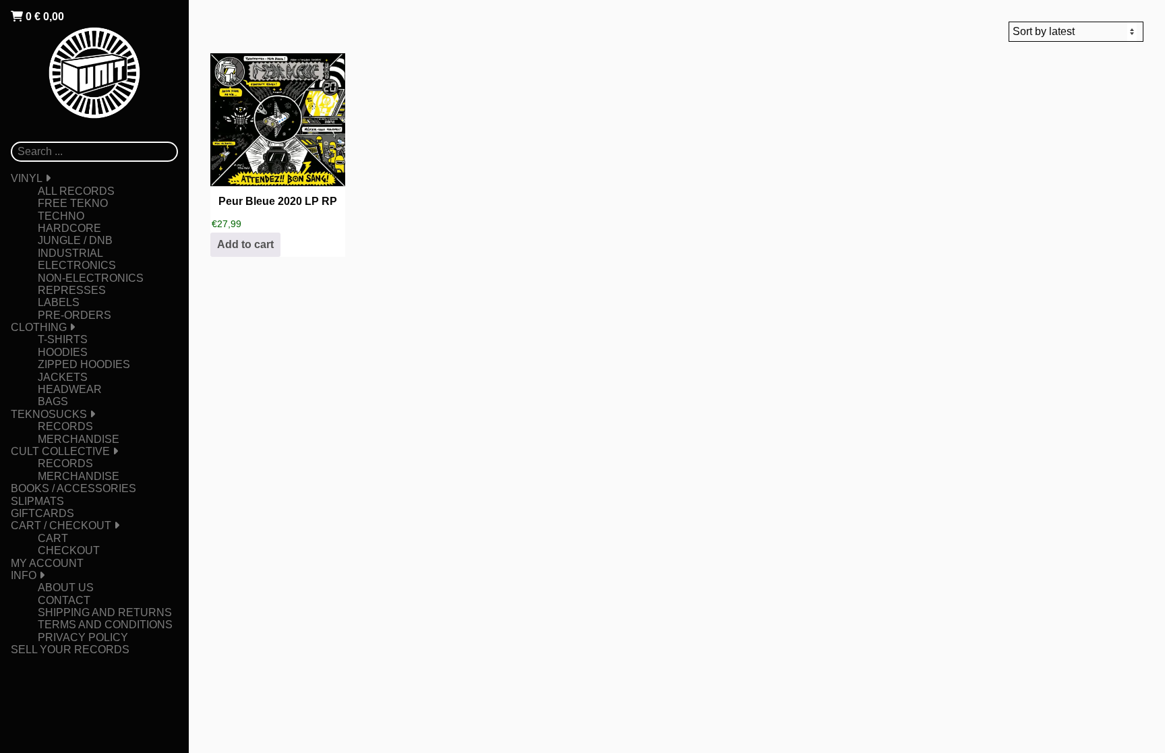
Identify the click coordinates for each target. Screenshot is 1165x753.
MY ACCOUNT (47, 563)
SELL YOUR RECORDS (70, 649)
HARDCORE (69, 228)
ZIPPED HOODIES (84, 364)
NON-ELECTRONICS (91, 278)
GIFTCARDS (42, 513)
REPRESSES (72, 290)
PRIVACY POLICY (83, 637)
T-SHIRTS (63, 339)
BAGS (53, 401)
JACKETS (63, 377)
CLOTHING (39, 327)
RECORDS (65, 426)
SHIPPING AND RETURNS (105, 612)
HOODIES (63, 352)
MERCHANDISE (78, 439)
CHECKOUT (69, 550)
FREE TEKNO (73, 203)
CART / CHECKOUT (61, 525)
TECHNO (61, 216)
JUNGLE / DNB (75, 240)
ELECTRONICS (77, 265)
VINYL (26, 178)
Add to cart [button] (245, 244)
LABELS (59, 302)
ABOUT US (66, 587)
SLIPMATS (37, 501)
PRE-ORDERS (74, 315)
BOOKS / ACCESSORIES (73, 488)
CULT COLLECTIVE (60, 451)
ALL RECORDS (76, 191)
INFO (23, 575)
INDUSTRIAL (70, 253)
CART (53, 538)
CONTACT (64, 600)
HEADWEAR (70, 389)
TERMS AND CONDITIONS (105, 624)
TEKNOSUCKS (49, 414)
